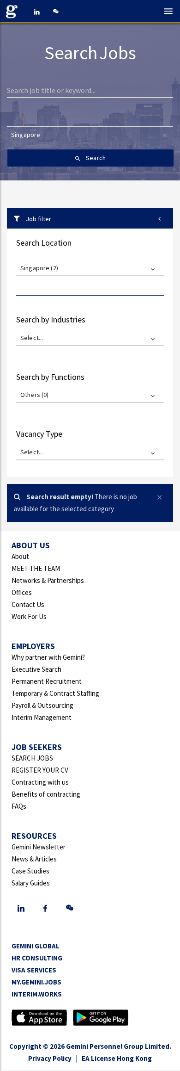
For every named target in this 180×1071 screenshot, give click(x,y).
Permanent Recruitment (47, 681)
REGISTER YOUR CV (40, 770)
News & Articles (34, 858)
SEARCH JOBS (32, 758)
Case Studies (30, 871)
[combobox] (90, 139)
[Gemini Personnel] (14, 11)
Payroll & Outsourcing (42, 705)
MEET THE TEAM (36, 568)
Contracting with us (40, 782)
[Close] (161, 496)
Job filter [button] (37, 219)
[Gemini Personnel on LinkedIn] (37, 12)
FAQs (19, 806)
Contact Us (28, 604)
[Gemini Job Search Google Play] (100, 1016)
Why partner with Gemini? (48, 657)
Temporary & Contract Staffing (55, 693)
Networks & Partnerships (48, 580)
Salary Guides (31, 883)
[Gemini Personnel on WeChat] (55, 12)
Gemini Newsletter (39, 846)
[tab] (90, 218)
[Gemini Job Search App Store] (39, 1016)
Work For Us (29, 616)
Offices (22, 592)
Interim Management (42, 717)
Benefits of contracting (46, 794)
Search (95, 158)
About (20, 556)
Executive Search (36, 669)
